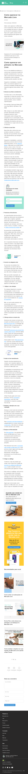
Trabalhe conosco (6, 752)
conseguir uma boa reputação (14, 421)
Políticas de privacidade (7, 764)
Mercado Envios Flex (9, 323)
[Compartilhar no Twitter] (13, 659)
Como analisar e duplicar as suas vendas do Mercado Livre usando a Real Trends (13, 650)
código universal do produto (12, 227)
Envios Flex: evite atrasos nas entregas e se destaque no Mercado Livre (12, 622)
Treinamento (4, 740)
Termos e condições (6, 762)
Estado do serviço (6, 727)
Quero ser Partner (6, 750)
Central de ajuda (5, 725)
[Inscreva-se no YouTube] (12, 768)
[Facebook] (5, 767)
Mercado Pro (5, 720)
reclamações (7, 425)
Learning (4, 733)
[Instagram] (3, 767)
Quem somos (5, 745)
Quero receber (10, 205)
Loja (3, 718)
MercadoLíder (9, 432)
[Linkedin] (9, 767)
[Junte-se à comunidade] (7, 767)
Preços (3, 723)
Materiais (4, 737)
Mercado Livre (5, 716)
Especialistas (5, 748)
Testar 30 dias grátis (11, 502)
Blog (3, 735)
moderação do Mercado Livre (11, 180)
